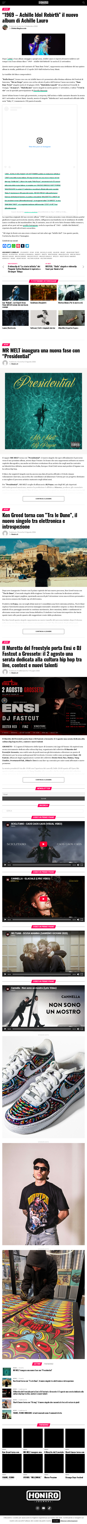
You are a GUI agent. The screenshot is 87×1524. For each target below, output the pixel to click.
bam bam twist (73, 252)
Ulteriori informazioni (68, 1521)
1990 (37, 252)
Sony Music (21, 258)
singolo (6, 258)
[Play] (5, 865)
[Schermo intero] (82, 865)
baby (63, 252)
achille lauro (46, 252)
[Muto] (78, 865)
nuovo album (8, 256)
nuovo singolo (46, 256)
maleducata (64, 254)
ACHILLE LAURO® (30, 212)
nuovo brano (21, 256)
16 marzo (25, 252)
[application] (43, 844)
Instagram (53, 254)
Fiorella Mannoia (40, 90)
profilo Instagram (30, 225)
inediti (38, 254)
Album (56, 252)
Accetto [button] (56, 1521)
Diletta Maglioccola (18, 28)
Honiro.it (14, 364)
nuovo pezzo (33, 256)
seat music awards (68, 256)
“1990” (10, 58)
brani (5, 254)
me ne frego (75, 254)
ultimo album (33, 258)
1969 (32, 252)
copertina (14, 254)
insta (45, 254)
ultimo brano (46, 258)
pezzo (56, 256)
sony (13, 258)
